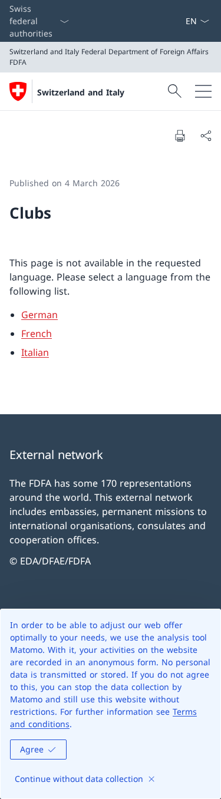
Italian (35, 352)
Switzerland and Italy (80, 92)
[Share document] (206, 135)
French (36, 333)
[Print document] (180, 135)
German (39, 314)
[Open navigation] (203, 91)
